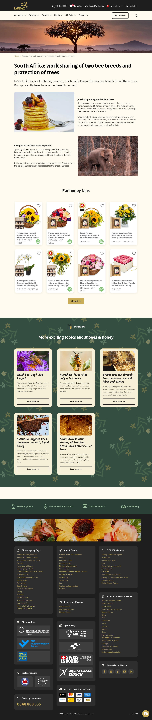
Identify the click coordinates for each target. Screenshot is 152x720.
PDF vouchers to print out (111, 575)
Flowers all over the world (111, 566)
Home (17, 56)
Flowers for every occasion (27, 555)
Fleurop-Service (107, 580)
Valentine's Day (22, 575)
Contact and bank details (68, 586)
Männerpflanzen (108, 635)
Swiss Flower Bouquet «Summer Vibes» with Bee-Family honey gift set (59, 284)
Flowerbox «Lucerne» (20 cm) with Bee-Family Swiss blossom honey (123, 283)
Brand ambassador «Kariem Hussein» (73, 572)
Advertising (63, 577)
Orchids (104, 629)
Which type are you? (66, 609)
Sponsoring (63, 580)
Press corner (64, 569)
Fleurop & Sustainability (68, 566)
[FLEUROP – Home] (21, 6)
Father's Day (21, 583)
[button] (20, 15)
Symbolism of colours (110, 646)
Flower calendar (107, 604)
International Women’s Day (27, 577)
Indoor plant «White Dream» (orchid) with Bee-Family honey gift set (27, 284)
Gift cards (105, 572)
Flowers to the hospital (25, 606)
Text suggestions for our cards (28, 560)
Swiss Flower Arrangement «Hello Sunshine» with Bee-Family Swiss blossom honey (90, 238)
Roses (104, 615)
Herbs (104, 632)
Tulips (104, 623)
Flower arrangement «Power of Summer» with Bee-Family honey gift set (28, 236)
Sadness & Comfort (24, 609)
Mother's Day (22, 580)
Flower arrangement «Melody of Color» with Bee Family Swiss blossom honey (59, 236)
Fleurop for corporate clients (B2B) (115, 577)
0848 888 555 (29, 704)
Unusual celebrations (25, 589)
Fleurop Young (64, 612)
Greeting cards (107, 569)
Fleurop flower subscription (112, 555)
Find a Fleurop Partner (110, 583)
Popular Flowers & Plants (111, 601)
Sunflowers (106, 621)
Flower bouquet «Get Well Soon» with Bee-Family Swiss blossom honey (122, 236)
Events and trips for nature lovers (30, 572)
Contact (62, 589)
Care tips (105, 644)
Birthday (20, 563)
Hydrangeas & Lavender (111, 638)
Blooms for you (107, 612)
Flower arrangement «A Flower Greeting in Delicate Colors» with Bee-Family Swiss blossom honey (91, 285)
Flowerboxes (106, 606)
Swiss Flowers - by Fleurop (112, 609)
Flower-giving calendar (25, 569)
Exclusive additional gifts (111, 652)
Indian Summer (23, 597)
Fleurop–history (65, 563)
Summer (20, 595)
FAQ (103, 563)
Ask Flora (122, 15)
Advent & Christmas (24, 600)
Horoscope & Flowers (25, 566)
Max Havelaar (107, 649)
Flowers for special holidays (27, 558)
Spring (19, 592)
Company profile (65, 560)
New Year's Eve (22, 603)
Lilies (103, 618)
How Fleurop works (109, 560)
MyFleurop (106, 558)
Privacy (62, 558)
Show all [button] (74, 301)
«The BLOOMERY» (66, 575)
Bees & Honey (22, 586)
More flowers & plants (110, 641)
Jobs (61, 583)
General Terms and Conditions (70, 555)
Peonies (104, 626)
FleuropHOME (64, 606)
